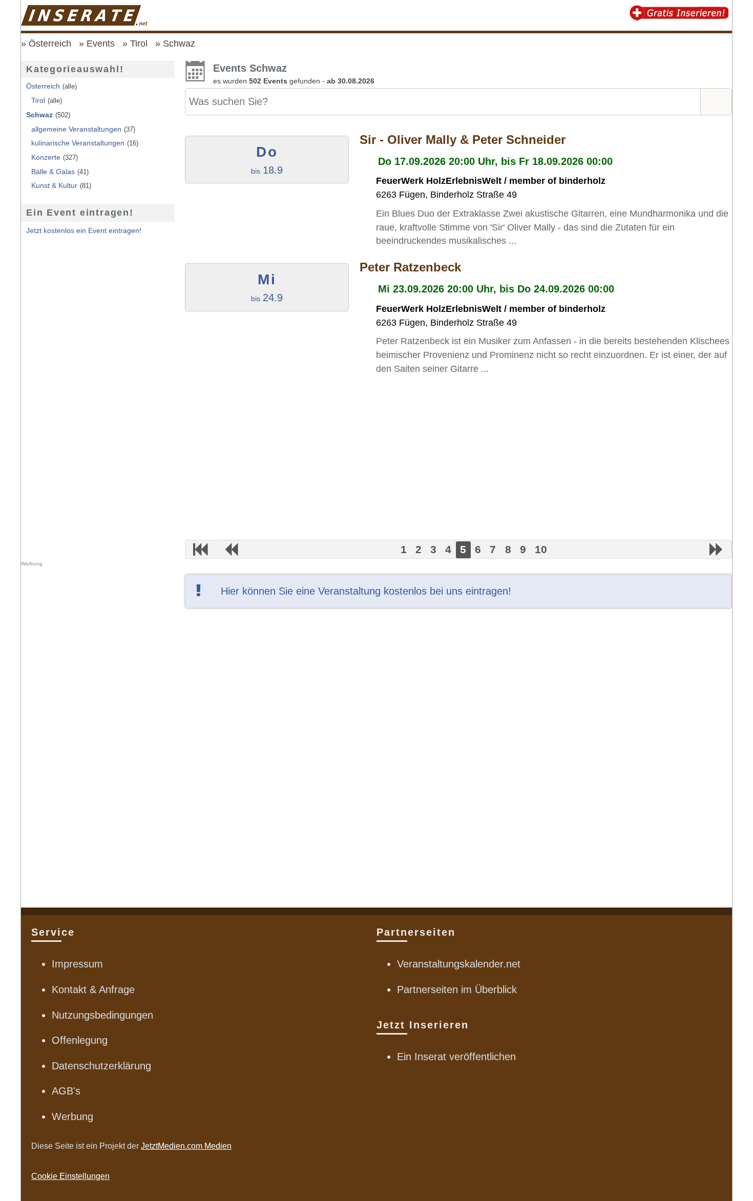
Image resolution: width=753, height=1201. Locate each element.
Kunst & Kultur (54, 185)
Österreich (50, 43)
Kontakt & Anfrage (93, 989)
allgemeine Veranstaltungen (76, 129)
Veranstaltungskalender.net (458, 964)
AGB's (66, 1091)
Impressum (77, 964)
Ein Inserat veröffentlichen (456, 1056)
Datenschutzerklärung (101, 1065)
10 (541, 550)
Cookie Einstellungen (70, 1176)
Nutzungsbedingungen (102, 1015)
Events (101, 43)
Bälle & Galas (53, 171)
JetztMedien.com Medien (186, 1146)
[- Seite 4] (231, 549)
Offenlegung (80, 1040)
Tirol (139, 43)
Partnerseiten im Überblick (457, 989)
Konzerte (45, 157)
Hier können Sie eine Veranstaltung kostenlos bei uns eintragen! (366, 591)
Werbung (72, 1116)
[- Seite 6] (716, 549)
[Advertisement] (458, 458)
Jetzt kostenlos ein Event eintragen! (83, 230)
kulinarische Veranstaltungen (77, 143)
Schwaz (179, 43)
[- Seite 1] (200, 549)
